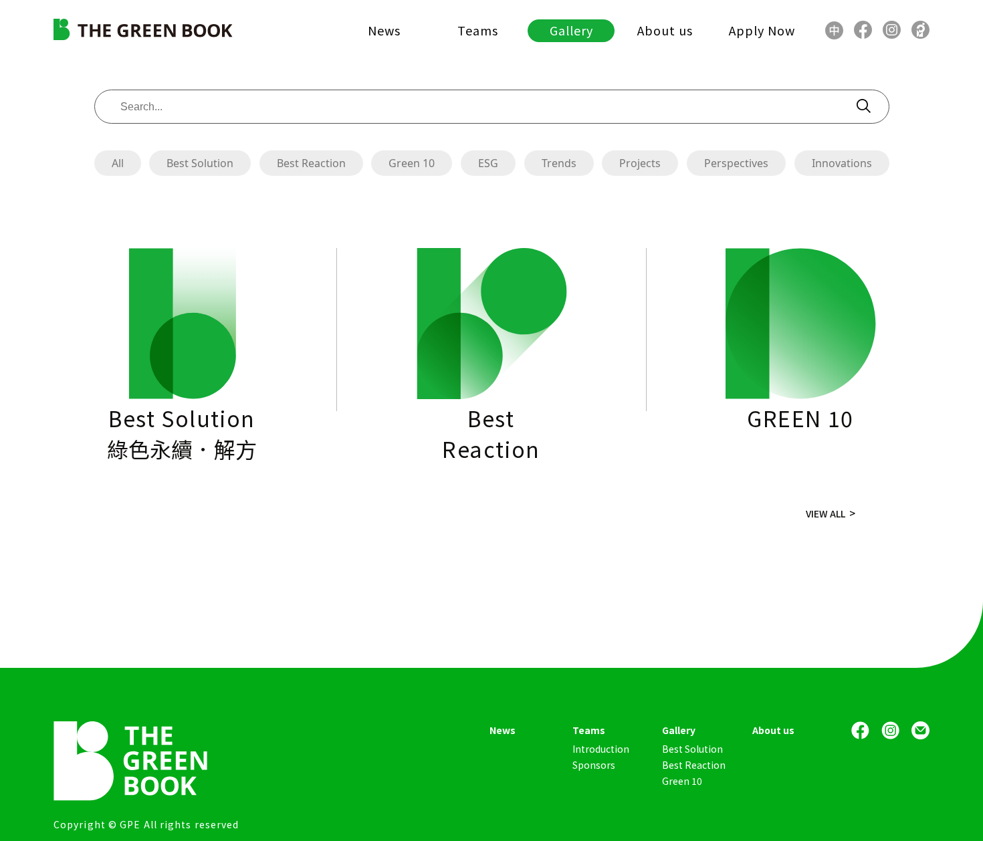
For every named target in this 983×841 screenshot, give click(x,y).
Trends (559, 163)
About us (665, 30)
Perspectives (736, 163)
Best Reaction (311, 163)
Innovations (842, 163)
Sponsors (593, 764)
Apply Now (762, 30)
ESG (488, 163)
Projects (640, 163)
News (384, 30)
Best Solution (200, 163)
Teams (477, 30)
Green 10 (412, 163)
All (118, 163)
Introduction (600, 748)
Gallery (571, 30)
